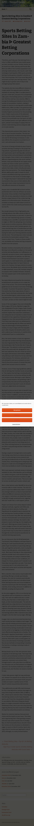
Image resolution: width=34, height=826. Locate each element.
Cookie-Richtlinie (16, 424)
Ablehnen (17, 415)
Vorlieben (17, 420)
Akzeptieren (17, 410)
